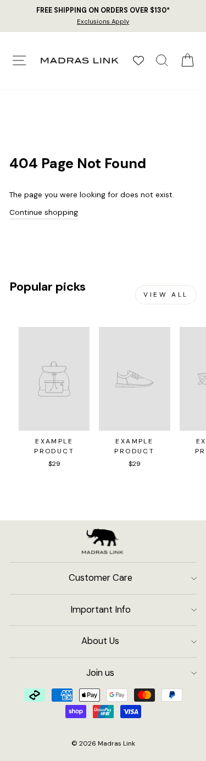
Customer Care (100, 578)
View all (165, 294)
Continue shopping (43, 212)
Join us (100, 673)
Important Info (100, 609)
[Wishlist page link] (138, 60)
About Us (100, 641)
